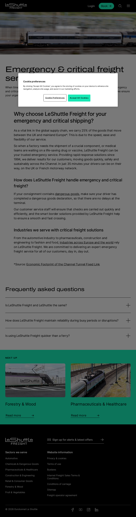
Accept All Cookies (79, 98)
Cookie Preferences (55, 98)
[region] (68, 90)
